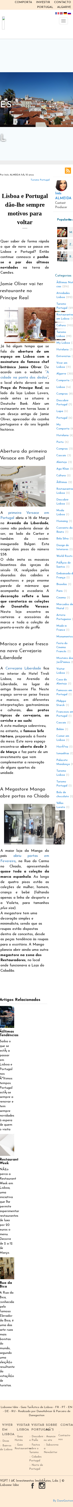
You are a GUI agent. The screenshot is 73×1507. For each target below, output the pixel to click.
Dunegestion (36, 1415)
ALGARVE (64, 7)
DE (7, 1411)
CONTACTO (62, 2)
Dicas (5, 1441)
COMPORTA (23, 2)
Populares (61, 219)
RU (13, 1411)
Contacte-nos (64, 1437)
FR (57, 1407)
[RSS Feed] (68, 171)
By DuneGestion (63, 1500)
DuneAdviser (44, 1411)
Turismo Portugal (40, 180)
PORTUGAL (45, 7)
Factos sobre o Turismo (34, 1449)
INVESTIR (43, 2)
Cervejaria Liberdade (23, 668)
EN (70, 1407)
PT (63, 1407)
